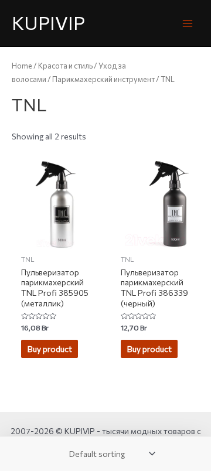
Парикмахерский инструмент (103, 79)
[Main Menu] (187, 23)
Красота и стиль (65, 65)
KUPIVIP (48, 22)
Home (22, 65)
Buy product (50, 349)
